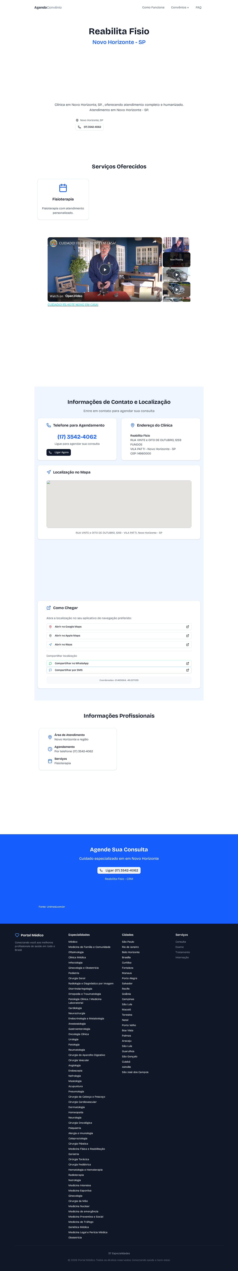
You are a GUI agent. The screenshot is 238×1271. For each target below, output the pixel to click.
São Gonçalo (129, 1056)
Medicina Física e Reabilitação (86, 1148)
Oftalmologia (76, 952)
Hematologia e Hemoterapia (85, 1169)
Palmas (126, 1035)
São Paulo (128, 941)
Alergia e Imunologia (80, 1133)
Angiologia (74, 1065)
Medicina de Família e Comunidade (89, 947)
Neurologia (74, 1117)
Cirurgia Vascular (78, 1060)
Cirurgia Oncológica (80, 1122)
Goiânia (126, 994)
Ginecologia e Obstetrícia (83, 967)
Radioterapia (76, 1175)
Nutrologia (74, 1180)
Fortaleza (127, 967)
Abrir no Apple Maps (67, 635)
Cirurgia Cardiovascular (82, 1102)
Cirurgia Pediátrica (79, 1164)
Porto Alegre (129, 978)
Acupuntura (75, 1086)
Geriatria (73, 1154)
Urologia (73, 1039)
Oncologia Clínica (78, 1034)
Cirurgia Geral (76, 978)
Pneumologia (76, 1091)
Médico (72, 941)
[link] (53, 243)
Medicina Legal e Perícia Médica (87, 1232)
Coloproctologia (77, 1138)
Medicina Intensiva (79, 1185)
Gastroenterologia (79, 1029)
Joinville (126, 1067)
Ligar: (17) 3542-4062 (122, 870)
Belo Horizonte (131, 952)
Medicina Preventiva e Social (85, 1216)
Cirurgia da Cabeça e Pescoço (86, 1096)
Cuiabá (126, 1061)
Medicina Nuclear (79, 1206)
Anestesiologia (77, 1023)
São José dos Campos (135, 1072)
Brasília (126, 957)
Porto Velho (129, 1025)
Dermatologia (76, 1107)
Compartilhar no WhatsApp (72, 663)
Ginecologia (75, 1195)
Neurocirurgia (76, 1013)
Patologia (74, 1044)
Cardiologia (75, 1008)
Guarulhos (128, 1051)
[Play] (176, 274)
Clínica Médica (77, 957)
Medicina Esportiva (79, 1190)
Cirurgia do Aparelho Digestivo (86, 1055)
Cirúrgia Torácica (78, 1159)
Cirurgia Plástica (78, 1143)
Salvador (127, 983)
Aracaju (126, 1040)
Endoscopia (75, 1070)
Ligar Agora (62, 452)
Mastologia (75, 1081)
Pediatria (73, 973)
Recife (126, 988)
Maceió (126, 1009)
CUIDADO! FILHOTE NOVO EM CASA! (87, 243)
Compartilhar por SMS (69, 670)
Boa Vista (127, 1030)
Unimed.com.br (56, 906)
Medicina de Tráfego (80, 1222)
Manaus (127, 973)
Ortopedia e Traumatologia (84, 994)
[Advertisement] (119, 76)
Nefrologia (74, 1075)
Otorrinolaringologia (80, 988)
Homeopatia (75, 1112)
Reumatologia (76, 1049)
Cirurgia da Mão (78, 1201)
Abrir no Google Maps (68, 626)
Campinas (128, 999)
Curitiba (126, 962)
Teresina (127, 1014)
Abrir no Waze (63, 644)
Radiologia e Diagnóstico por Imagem (91, 983)
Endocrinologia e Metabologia (86, 1018)
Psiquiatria (74, 1128)
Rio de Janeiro (130, 947)
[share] (154, 241)
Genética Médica (78, 1227)
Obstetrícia (75, 1237)
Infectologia (75, 962)
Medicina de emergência (83, 1211)
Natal (125, 1020)
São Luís (127, 1004)
